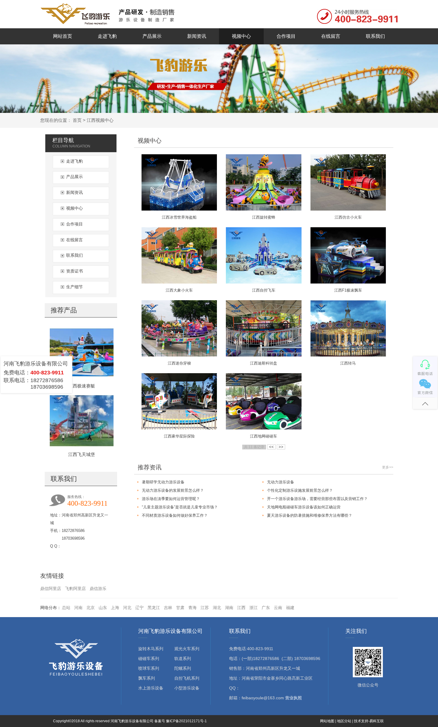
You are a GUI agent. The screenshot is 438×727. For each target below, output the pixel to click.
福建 (290, 607)
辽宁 (139, 607)
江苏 (205, 607)
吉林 (168, 607)
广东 (266, 607)
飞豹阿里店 (75, 588)
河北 (127, 607)
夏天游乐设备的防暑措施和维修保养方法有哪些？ (309, 515)
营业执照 (293, 697)
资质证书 (74, 271)
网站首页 (62, 36)
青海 (192, 607)
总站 (66, 607)
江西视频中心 (100, 120)
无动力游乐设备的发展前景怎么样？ (173, 490)
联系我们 (375, 36)
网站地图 (327, 721)
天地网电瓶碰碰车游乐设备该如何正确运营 (304, 507)
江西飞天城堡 (81, 454)
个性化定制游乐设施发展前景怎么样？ (300, 490)
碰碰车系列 (148, 658)
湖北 (217, 607)
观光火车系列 (186, 648)
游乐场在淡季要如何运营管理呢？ (171, 498)
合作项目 (286, 36)
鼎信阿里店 (50, 588)
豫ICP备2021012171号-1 (186, 721)
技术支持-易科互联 (369, 721)
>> (281, 447)
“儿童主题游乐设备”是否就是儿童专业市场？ (180, 507)
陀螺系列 (182, 668)
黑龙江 (153, 607)
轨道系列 (182, 658)
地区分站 (344, 721)
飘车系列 (146, 678)
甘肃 (180, 607)
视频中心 (241, 36)
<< (271, 447)
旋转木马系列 (150, 648)
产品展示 (151, 36)
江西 (241, 607)
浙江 (253, 607)
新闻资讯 (196, 36)
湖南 (229, 607)
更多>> (387, 467)
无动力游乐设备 (280, 482)
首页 (77, 120)
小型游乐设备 (186, 688)
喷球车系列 (148, 668)
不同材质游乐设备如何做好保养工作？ (175, 515)
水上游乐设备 (150, 688)
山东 (103, 607)
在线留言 (330, 36)
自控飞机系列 (186, 678)
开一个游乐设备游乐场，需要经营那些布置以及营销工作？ (317, 498)
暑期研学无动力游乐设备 (163, 482)
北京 (90, 607)
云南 (278, 607)
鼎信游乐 (98, 588)
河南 (78, 607)
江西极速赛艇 (81, 385)
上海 (115, 607)
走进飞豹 (107, 36)
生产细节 (74, 286)
